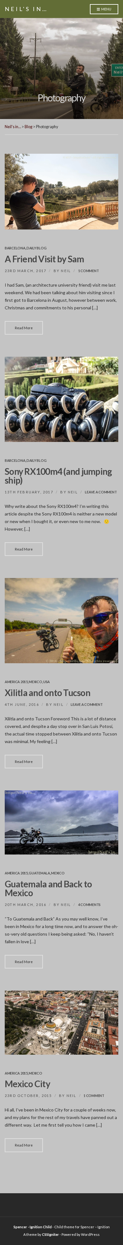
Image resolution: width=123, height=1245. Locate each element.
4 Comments (89, 904)
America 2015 (16, 682)
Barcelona (15, 248)
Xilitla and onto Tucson (47, 692)
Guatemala (39, 873)
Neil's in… (26, 8)
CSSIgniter (50, 1234)
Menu (106, 9)
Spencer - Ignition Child (33, 1227)
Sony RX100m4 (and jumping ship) (58, 475)
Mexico (35, 682)
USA (46, 682)
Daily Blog (36, 248)
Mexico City (27, 1083)
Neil (66, 271)
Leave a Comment (101, 492)
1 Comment (88, 271)
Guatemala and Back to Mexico (48, 888)
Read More (24, 328)
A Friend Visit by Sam (44, 258)
